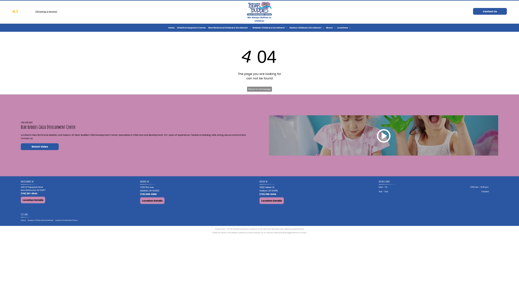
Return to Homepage (259, 89)
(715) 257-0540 (29, 193)
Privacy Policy (220, 229)
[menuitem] (171, 28)
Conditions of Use (255, 229)
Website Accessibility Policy (294, 229)
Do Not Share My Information (238, 229)
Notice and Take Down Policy (273, 229)
